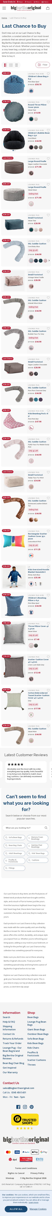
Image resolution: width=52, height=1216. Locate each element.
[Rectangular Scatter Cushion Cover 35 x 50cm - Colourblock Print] (14, 545)
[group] (31, 90)
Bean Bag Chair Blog (13, 1063)
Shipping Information (9, 1028)
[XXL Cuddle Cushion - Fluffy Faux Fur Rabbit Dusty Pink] (14, 451)
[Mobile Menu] (4, 8)
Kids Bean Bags (35, 1043)
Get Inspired (9, 1067)
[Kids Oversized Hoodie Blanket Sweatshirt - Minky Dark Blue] (14, 577)
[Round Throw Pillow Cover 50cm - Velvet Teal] (14, 112)
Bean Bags (33, 1017)
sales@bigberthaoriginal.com (18, 1088)
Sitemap (10, 1178)
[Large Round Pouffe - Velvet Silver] (14, 196)
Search (6, 1017)
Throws (31, 1064)
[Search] (46, 828)
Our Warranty (10, 1072)
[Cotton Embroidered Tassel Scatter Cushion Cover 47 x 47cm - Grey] (14, 704)
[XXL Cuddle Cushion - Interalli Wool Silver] (14, 309)
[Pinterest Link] (32, 1108)
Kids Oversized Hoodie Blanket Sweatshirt (38, 572)
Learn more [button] (33, 1202)
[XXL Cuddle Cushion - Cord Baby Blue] (14, 252)
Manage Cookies (38, 1209)
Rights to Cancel (16, 1173)
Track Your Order (12, 1043)
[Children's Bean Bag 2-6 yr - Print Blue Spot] (14, 84)
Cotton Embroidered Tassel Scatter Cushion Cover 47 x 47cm (38, 697)
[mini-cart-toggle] (47, 8)
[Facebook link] (18, 1108)
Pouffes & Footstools (33, 1054)
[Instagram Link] (25, 1108)
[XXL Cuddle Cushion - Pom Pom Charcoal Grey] (14, 393)
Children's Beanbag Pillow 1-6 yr (37, 600)
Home (4, 18)
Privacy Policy (37, 1173)
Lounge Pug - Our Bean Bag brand (12, 1049)
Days (21, 2)
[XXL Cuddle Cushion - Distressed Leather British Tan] (14, 510)
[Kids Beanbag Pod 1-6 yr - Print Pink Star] (14, 421)
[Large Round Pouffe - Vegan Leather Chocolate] (14, 167)
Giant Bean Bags (36, 1029)
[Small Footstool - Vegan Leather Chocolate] (14, 368)
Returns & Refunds (13, 1038)
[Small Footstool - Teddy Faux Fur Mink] (14, 481)
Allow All (16, 1209)
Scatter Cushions (36, 1060)
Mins (37, 2)
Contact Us (9, 1034)
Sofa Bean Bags (35, 1038)
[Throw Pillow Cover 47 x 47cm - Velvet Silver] (14, 636)
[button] (49, 261)
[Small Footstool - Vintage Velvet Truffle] (14, 280)
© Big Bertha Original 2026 (33, 1178)
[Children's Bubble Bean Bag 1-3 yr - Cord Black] (14, 140)
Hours (29, 2)
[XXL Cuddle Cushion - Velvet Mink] (14, 734)
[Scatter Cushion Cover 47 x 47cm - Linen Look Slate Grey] (14, 669)
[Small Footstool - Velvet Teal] (14, 223)
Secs (46, 2)
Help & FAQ (9, 1021)
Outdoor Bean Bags (38, 1034)
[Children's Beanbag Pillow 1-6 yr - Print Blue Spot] (14, 605)
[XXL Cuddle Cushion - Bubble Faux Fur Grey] (14, 340)
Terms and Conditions (26, 1168)
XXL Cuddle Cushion (38, 444)
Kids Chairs (33, 1047)
